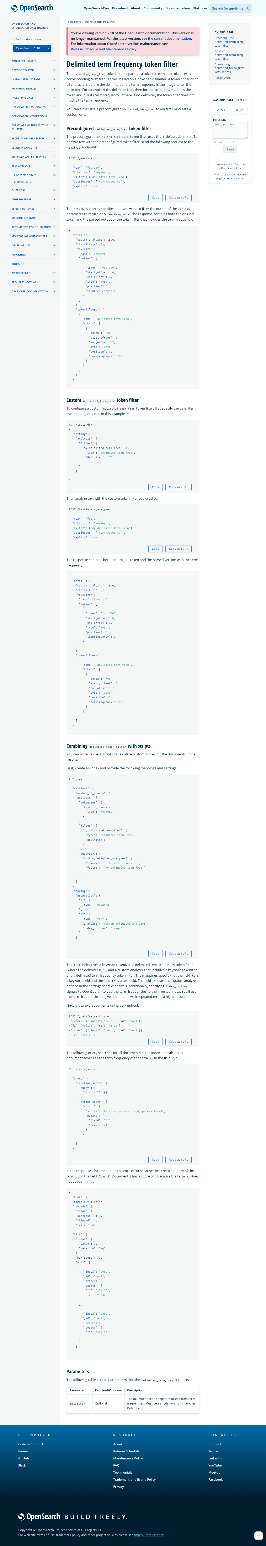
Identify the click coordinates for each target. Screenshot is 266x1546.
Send (230, 149)
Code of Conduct (30, 1444)
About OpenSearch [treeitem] (24, 61)
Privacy (118, 1486)
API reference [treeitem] (21, 273)
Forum (23, 1451)
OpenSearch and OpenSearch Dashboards (30, 26)
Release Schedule (126, 1451)
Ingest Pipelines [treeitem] (22, 97)
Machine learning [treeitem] (24, 218)
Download (120, 8)
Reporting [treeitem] (19, 254)
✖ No (240, 110)
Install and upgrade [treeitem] (26, 79)
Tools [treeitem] (16, 264)
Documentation (177, 8)
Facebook (215, 1479)
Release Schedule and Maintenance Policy (104, 49)
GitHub (23, 1458)
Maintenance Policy (128, 1458)
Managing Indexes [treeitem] (24, 88)
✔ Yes (221, 110)
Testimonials (122, 1472)
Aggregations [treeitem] (21, 199)
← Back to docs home (26, 39)
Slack (22, 1465)
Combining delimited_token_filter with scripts (230, 68)
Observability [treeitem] (21, 245)
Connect (214, 1444)
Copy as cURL (178, 197)
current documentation (172, 38)
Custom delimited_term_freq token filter (229, 55)
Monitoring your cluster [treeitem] (29, 236)
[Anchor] (153, 128)
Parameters (223, 77)
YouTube (215, 1465)
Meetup (214, 1472)
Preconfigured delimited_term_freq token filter (229, 41)
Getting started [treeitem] (23, 70)
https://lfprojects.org (149, 1535)
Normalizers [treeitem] (22, 182)
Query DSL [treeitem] (18, 190)
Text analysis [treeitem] (21, 166)
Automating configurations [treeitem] (31, 227)
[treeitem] (54, 60)
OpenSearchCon (96, 8)
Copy (155, 197)
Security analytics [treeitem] (25, 148)
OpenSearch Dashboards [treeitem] (29, 107)
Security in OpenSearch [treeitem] (28, 138)
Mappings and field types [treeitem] (29, 157)
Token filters (73, 22)
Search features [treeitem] (23, 208)
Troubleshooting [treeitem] (24, 282)
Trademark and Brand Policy (134, 1479)
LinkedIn (215, 1458)
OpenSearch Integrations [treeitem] (29, 116)
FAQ (116, 1465)
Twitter (213, 1451)
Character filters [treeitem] (25, 175)
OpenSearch (33, 8)
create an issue (235, 178)
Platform (200, 8)
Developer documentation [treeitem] (30, 291)
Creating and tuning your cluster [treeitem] (30, 127)
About (135, 8)
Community (153, 8)
